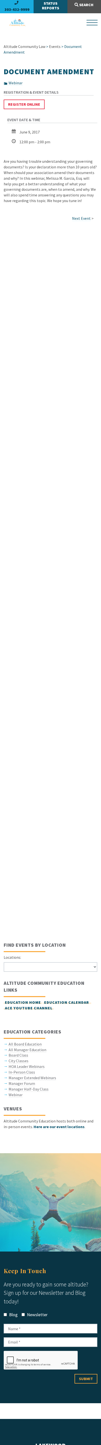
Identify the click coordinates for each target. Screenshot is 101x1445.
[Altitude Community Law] (15, 22)
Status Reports (50, 5)
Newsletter (37, 1314)
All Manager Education (27, 1049)
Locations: (12, 957)
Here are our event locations (59, 1126)
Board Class (18, 1055)
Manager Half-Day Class (29, 1089)
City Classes (18, 1060)
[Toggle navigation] (92, 22)
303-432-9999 (16, 9)
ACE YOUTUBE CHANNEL (28, 1008)
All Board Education (25, 1044)
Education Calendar (67, 1002)
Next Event (81, 218)
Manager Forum (22, 1083)
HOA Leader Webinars (27, 1066)
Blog (13, 1314)
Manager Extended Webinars (32, 1077)
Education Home (23, 1002)
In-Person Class (22, 1072)
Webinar (16, 82)
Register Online (24, 104)
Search (85, 4)
